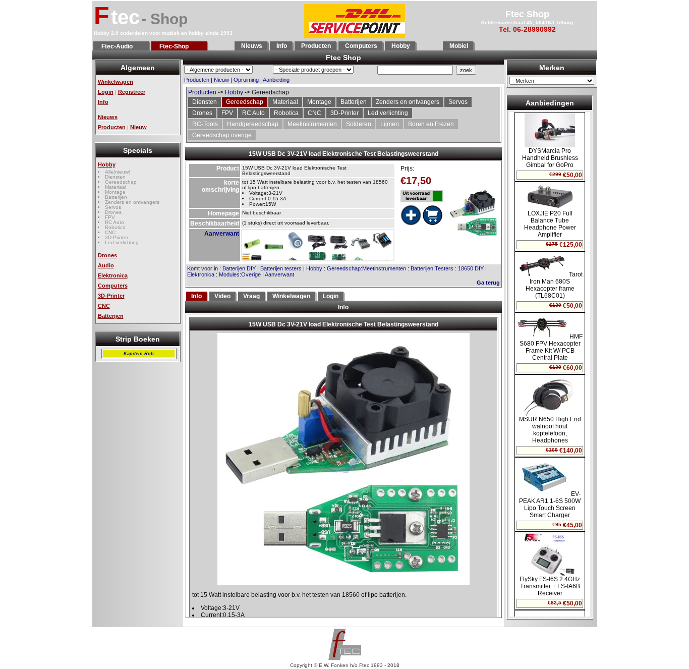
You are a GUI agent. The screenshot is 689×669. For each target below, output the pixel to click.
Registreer (131, 92)
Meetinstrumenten (312, 124)
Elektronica (113, 275)
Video (222, 296)
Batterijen (116, 197)
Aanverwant (221, 233)
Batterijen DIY (239, 268)
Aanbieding (276, 80)
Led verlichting (122, 242)
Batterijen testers (281, 268)
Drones (113, 212)
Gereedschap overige (222, 135)
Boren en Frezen (431, 124)
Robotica (115, 227)
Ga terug (488, 283)
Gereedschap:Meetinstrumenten (366, 268)
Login (105, 92)
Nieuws (251, 45)
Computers (360, 45)
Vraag (251, 296)
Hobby (400, 45)
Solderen (358, 124)
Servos (113, 207)
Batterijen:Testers (432, 268)
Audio (106, 265)
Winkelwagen (115, 82)
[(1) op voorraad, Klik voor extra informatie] (421, 196)
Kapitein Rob (139, 353)
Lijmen (389, 124)
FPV (110, 217)
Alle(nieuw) (117, 172)
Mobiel (458, 45)
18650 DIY (471, 268)
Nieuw (138, 127)
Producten (315, 45)
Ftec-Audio (115, 46)
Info (281, 45)
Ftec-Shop (172, 46)
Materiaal (115, 187)
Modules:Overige (240, 274)
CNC (110, 232)
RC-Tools (205, 124)
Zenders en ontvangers (132, 202)
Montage (115, 192)
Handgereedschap (252, 124)
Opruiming (246, 80)
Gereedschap (121, 182)
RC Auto (114, 222)
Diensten (115, 177)
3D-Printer (116, 237)
